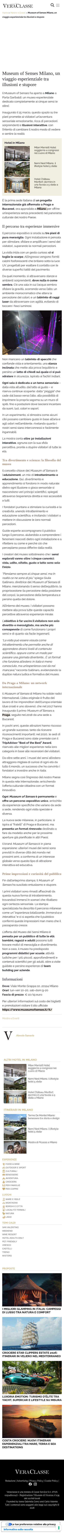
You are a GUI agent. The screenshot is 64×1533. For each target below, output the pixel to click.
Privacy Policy (36, 1481)
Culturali (11, 1171)
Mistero (7, 1255)
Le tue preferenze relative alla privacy (34, 1524)
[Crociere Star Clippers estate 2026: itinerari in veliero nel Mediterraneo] (32, 1333)
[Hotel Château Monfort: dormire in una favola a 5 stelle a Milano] (17, 185)
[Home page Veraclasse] (17, 5)
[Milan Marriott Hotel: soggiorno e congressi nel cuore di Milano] (17, 153)
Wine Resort (9, 1234)
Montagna (12, 1203)
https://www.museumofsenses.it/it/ (27, 1009)
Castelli (7, 1248)
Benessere (12, 1175)
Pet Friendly (9, 1241)
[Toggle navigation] (58, 5)
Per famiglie (13, 1185)
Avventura (12, 1178)
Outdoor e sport (16, 1167)
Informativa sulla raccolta (18, 1529)
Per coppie (12, 1189)
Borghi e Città (14, 1206)
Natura (10, 1213)
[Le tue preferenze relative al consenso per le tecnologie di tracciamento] (59, 1528)
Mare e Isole (13, 1199)
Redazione (10, 1481)
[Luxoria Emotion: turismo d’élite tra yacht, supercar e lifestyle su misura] (32, 1377)
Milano (42, 208)
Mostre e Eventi (17, 12)
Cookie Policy (51, 1481)
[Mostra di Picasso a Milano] (15, 1147)
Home (5, 12)
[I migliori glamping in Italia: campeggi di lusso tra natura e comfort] (32, 1289)
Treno (6, 1252)
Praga (6, 714)
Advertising (22, 1481)
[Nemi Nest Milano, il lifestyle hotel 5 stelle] (17, 169)
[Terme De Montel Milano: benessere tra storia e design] (15, 1120)
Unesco (6, 1245)
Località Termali (15, 1210)
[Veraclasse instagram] (34, 1484)
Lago (8, 1217)
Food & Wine (13, 1164)
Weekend (7, 1231)
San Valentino (10, 1227)
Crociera (11, 1182)
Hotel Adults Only (13, 1238)
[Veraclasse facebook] (29, 1484)
